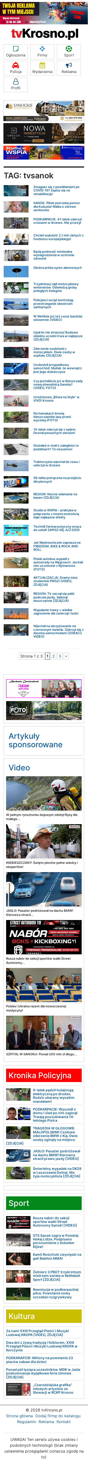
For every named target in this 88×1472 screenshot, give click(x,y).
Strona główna (19, 1415)
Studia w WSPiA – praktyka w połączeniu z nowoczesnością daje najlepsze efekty (56, 513)
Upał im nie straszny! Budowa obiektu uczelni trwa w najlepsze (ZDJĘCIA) (58, 335)
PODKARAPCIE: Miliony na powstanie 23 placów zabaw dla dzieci (39, 1360)
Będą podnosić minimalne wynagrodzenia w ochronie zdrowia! (53, 255)
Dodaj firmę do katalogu (57, 1415)
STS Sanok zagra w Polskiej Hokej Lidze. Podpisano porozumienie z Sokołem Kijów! (55, 1241)
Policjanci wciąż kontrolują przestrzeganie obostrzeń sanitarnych (53, 303)
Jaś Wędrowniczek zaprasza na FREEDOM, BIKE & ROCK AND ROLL (56, 546)
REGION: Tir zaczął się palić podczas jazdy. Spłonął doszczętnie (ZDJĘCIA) (54, 597)
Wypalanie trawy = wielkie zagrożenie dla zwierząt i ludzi (55, 611)
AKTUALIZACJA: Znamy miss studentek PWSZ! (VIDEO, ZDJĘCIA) (55, 581)
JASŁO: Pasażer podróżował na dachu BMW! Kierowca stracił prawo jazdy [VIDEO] (56, 1155)
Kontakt (64, 1421)
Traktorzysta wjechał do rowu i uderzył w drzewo (56, 463)
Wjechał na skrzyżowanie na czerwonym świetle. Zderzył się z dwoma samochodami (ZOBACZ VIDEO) (58, 631)
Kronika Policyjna (40, 1075)
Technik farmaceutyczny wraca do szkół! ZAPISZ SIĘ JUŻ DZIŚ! (57, 528)
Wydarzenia (42, 71)
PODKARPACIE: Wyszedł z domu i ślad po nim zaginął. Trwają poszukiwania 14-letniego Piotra (55, 1114)
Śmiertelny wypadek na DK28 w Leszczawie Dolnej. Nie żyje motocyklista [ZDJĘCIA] (57, 1172)
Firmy (42, 55)
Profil (15, 88)
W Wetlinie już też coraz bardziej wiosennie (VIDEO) (57, 318)
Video (19, 767)
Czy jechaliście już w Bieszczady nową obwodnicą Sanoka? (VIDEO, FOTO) (58, 384)
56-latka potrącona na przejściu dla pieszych (57, 479)
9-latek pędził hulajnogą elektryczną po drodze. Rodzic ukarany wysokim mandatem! (54, 1095)
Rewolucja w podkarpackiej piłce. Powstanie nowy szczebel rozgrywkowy (55, 1293)
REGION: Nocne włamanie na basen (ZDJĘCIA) (55, 495)
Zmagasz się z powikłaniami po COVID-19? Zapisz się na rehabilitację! (56, 190)
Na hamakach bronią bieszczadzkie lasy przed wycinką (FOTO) (52, 416)
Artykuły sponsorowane (36, 740)
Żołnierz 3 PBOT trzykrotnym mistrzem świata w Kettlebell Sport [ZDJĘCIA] (57, 1276)
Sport (69, 55)
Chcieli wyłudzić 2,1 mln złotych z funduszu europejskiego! (58, 237)
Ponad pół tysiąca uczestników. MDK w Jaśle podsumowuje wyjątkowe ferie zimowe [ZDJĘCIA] (43, 1373)
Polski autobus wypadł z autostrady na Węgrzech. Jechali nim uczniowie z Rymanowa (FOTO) (58, 564)
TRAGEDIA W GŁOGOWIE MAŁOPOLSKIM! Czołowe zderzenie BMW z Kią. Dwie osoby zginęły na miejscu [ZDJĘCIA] (42, 1135)
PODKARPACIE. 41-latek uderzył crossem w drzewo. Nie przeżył (57, 221)
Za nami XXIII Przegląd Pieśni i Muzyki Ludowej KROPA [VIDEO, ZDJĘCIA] (37, 1333)
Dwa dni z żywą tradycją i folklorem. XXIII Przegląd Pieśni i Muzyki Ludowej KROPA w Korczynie (42, 1346)
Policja (15, 71)
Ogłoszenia (15, 55)
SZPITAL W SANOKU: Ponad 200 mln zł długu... (41, 1054)
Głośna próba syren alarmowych (57, 268)
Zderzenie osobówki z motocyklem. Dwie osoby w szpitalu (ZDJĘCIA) (54, 352)
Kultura (22, 1316)
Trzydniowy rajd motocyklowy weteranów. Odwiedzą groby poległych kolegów (55, 287)
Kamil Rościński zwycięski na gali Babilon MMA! (57, 1256)
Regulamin (26, 1421)
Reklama (69, 71)
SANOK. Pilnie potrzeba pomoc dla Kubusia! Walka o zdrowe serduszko (56, 206)
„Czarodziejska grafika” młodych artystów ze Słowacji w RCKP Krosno (53, 1388)
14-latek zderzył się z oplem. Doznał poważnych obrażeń (54, 431)
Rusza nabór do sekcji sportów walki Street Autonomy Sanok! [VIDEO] (55, 1222)
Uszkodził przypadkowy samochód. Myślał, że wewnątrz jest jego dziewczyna (57, 368)
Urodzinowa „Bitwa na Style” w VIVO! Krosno (56, 398)
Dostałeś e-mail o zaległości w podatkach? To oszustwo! (56, 447)
